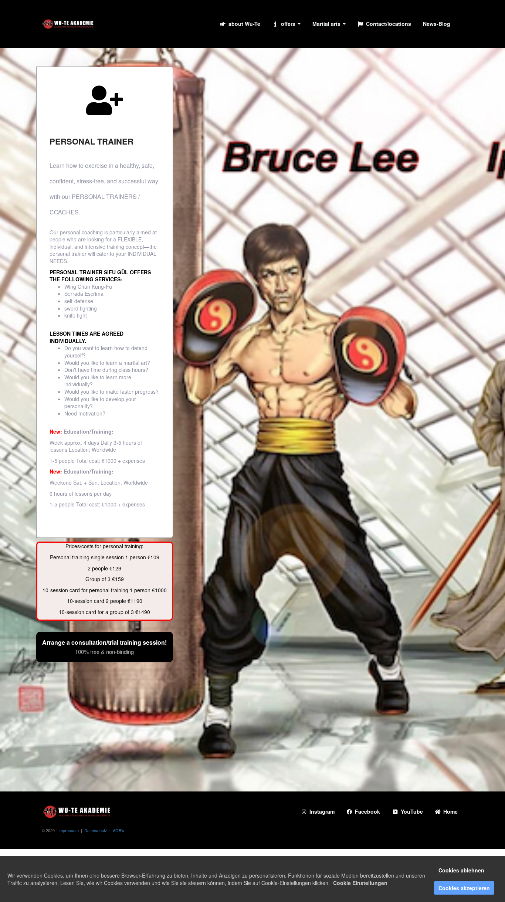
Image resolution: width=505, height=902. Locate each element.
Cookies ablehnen (461, 870)
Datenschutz (95, 830)
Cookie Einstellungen (360, 882)
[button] (286, 24)
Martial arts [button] (327, 23)
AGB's (118, 830)
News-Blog (436, 23)
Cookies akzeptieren (464, 888)
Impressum (68, 830)
